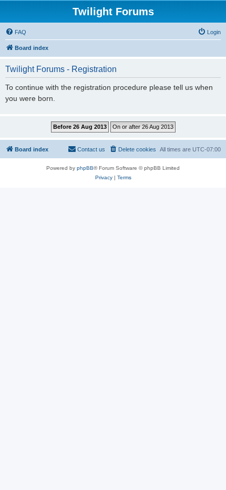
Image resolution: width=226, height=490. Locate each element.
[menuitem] (15, 32)
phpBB (85, 168)
